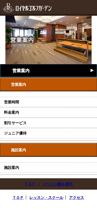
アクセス (76, 197)
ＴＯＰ (30, 184)
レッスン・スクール (46, 197)
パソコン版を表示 (58, 184)
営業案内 (53, 70)
